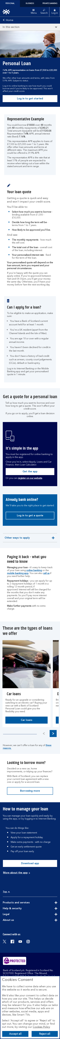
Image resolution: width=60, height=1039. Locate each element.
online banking (34, 570)
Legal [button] (13, 914)
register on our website (30, 478)
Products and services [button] (23, 902)
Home (9, 20)
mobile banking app (18, 573)
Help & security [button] (19, 908)
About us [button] (15, 920)
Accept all (15, 1034)
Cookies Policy (41, 1027)
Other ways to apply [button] (17, 539)
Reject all (44, 1034)
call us (46, 573)
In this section (11, 27)
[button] (53, 733)
